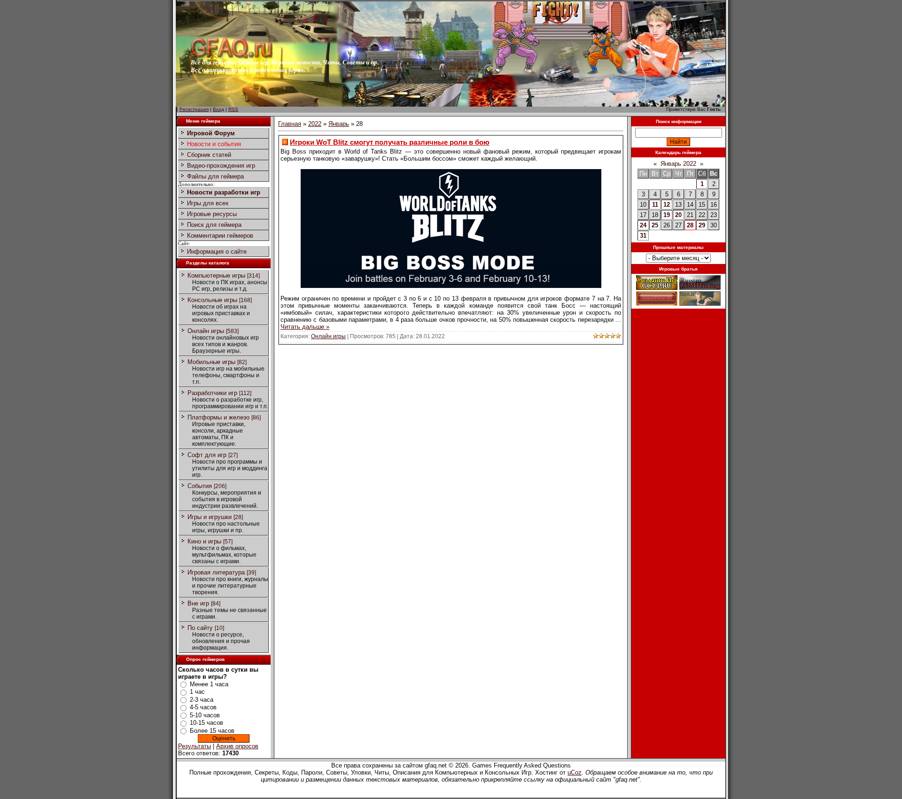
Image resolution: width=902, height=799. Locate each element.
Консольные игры (212, 299)
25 (655, 225)
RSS (233, 109)
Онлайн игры (205, 330)
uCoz (575, 772)
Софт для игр (206, 454)
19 (666, 214)
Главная (289, 123)
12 (666, 204)
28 (690, 225)
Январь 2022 (678, 163)
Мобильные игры (211, 361)
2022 (314, 123)
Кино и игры (204, 541)
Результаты (194, 746)
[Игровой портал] (231, 56)
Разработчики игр (212, 392)
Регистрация (194, 109)
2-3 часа (201, 699)
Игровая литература (216, 572)
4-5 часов (203, 707)
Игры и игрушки (209, 516)
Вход (218, 109)
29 (702, 225)
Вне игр (198, 603)
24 (643, 225)
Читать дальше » (304, 326)
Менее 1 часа (209, 684)
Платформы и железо (218, 417)
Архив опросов (237, 746)
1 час (197, 691)
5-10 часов (205, 715)
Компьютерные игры (216, 275)
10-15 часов (206, 722)
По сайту (200, 627)
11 (655, 204)
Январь (338, 123)
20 (678, 214)
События (199, 485)
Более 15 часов (212, 730)
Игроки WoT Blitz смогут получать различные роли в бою (390, 142)
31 (643, 235)
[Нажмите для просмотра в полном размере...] (451, 285)
